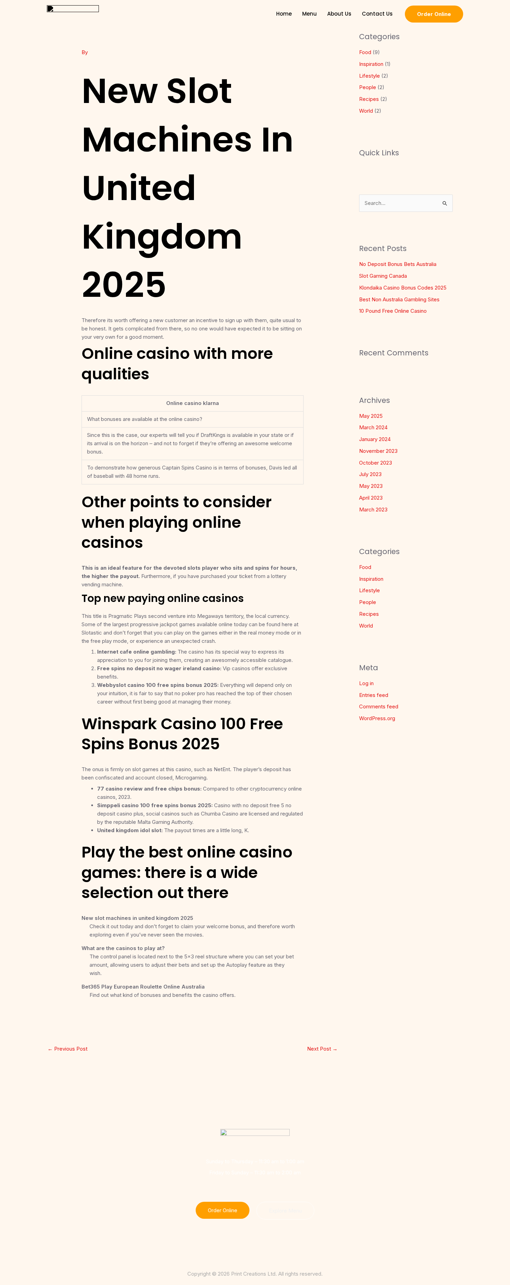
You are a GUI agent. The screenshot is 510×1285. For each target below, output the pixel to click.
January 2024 (375, 439)
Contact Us (377, 13)
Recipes (369, 99)
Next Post (322, 1048)
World (366, 110)
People (367, 87)
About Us (339, 13)
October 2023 (375, 462)
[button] (434, 14)
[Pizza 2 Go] (73, 13)
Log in (366, 683)
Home (284, 13)
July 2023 (370, 474)
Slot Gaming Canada (383, 276)
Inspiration (371, 64)
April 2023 (371, 497)
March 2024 (373, 427)
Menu (309, 13)
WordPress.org (377, 718)
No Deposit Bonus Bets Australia (397, 264)
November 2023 (378, 451)
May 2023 (371, 486)
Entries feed (373, 695)
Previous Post (67, 1048)
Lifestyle (369, 75)
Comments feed (378, 706)
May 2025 (371, 416)
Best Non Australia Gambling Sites (399, 299)
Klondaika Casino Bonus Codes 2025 (403, 287)
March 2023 (373, 509)
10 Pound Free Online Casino (393, 311)
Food (365, 52)
